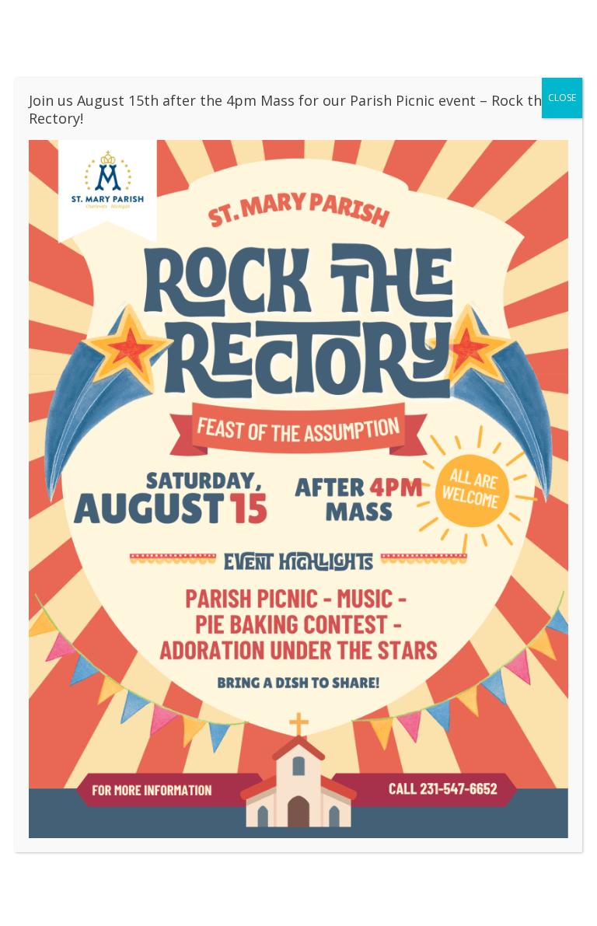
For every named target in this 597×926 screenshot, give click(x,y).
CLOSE (562, 97)
